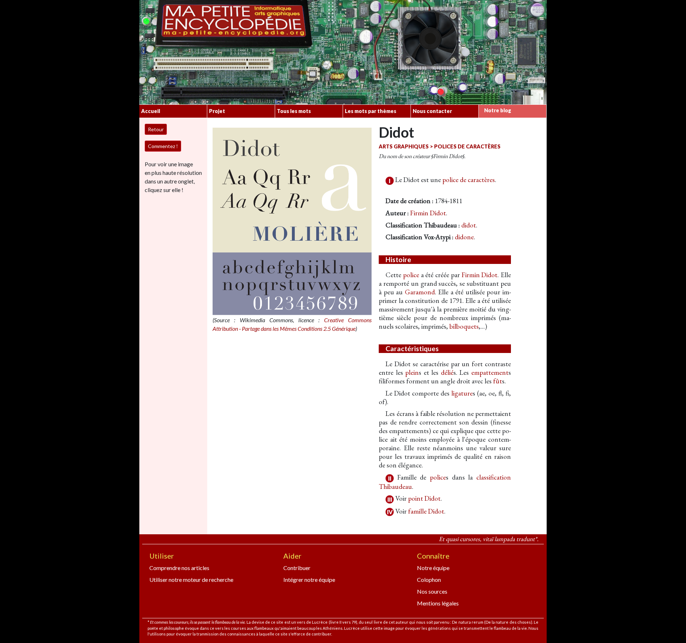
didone (464, 236)
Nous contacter (432, 111)
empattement (489, 372)
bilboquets (464, 326)
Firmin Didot (428, 212)
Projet (217, 111)
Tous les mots (294, 111)
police (411, 274)
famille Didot (426, 511)
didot (468, 225)
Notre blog (497, 110)
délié (447, 372)
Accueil (150, 111)
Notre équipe (433, 567)
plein (412, 372)
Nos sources (432, 591)
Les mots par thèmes (370, 111)
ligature (462, 393)
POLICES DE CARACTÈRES (467, 146)
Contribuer (296, 567)
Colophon (429, 579)
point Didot (424, 498)
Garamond (420, 292)
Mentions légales (438, 603)
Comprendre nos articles (179, 567)
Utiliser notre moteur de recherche (191, 579)
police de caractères (468, 179)
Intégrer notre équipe (309, 579)
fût (497, 381)
